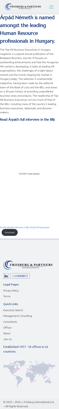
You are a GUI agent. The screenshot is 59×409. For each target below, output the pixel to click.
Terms (6, 296)
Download (10, 232)
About (6, 333)
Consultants (10, 321)
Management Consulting (17, 315)
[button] (51, 7)
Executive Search (13, 310)
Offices (7, 327)
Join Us (7, 339)
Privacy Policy (11, 290)
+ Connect (20, 275)
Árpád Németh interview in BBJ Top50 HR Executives (24, 227)
